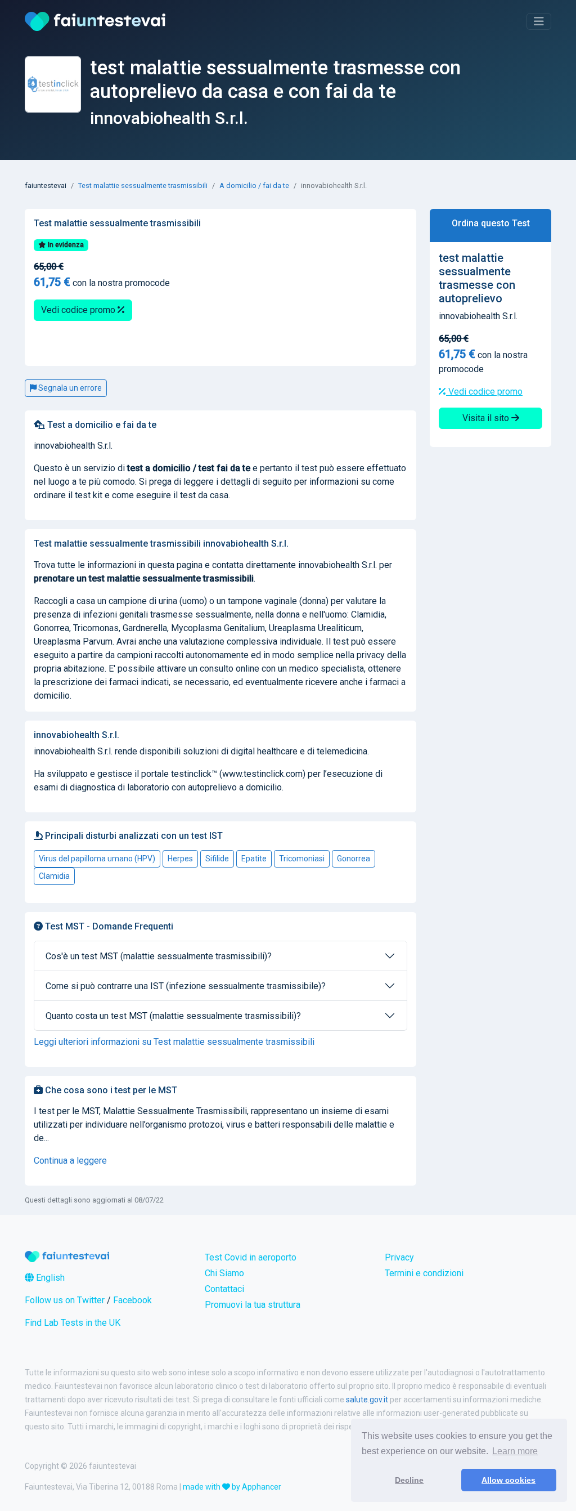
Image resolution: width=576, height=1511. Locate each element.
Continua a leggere (70, 1160)
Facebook (132, 1300)
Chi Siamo (224, 1273)
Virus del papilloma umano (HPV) (97, 858)
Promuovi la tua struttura (252, 1304)
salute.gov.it (367, 1399)
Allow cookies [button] (509, 1480)
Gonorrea (353, 858)
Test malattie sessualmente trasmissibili (143, 185)
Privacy (399, 1257)
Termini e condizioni (424, 1273)
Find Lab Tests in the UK (72, 1322)
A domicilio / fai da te (254, 185)
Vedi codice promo (79, 310)
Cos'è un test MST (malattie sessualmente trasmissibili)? (159, 956)
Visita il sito (486, 418)
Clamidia (54, 875)
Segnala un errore (69, 387)
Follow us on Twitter (65, 1300)
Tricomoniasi (302, 858)
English (49, 1277)
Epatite (254, 858)
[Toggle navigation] (538, 21)
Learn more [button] (515, 1451)
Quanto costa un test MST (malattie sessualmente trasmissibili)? (173, 1016)
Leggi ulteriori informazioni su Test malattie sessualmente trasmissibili (174, 1041)
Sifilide (217, 858)
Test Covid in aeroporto (250, 1257)
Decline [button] (409, 1480)
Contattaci (224, 1289)
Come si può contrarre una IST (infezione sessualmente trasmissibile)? (186, 986)
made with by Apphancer (232, 1486)
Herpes (180, 858)
